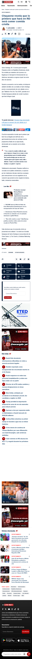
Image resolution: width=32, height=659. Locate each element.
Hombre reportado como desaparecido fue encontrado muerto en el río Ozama (15, 369)
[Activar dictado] (24, 654)
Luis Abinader (25, 593)
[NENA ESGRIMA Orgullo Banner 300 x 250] (15, 492)
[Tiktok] (9, 277)
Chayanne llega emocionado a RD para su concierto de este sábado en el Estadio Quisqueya (16, 122)
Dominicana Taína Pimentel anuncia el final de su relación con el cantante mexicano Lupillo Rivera (15, 213)
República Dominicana (16, 588)
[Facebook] (9, 266)
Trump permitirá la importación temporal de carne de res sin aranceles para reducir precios (15, 404)
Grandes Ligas (16, 595)
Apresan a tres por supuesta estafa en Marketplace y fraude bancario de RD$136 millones (16, 412)
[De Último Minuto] (7, 2)
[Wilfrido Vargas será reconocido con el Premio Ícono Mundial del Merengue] (4, 579)
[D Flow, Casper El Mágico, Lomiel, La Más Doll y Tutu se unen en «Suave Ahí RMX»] (4, 569)
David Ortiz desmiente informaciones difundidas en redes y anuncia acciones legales (14, 360)
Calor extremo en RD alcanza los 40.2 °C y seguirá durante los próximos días (15, 441)
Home (3, 9)
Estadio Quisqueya (19, 252)
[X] (23, 266)
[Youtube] (23, 271)
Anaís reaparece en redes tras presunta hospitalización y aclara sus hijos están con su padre (14, 378)
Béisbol (9, 595)
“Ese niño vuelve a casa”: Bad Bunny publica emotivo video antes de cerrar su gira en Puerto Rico (16, 221)
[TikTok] (15, 609)
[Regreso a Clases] (16, 129)
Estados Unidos (17, 593)
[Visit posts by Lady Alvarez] (4, 29)
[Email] (8, 33)
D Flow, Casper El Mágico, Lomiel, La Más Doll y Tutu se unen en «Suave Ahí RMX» (20, 571)
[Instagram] (9, 271)
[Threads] (23, 277)
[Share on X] (5, 33)
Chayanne (10, 252)
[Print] (15, 33)
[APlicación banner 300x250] (15, 339)
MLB (23, 595)
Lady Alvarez (11, 28)
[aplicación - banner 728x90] (16, 62)
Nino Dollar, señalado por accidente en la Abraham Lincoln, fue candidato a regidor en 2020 (14, 395)
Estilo (4, 593)
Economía (9, 593)
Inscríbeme (8, 297)
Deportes (25, 591)
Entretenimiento (6, 12)
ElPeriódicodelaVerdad (17, 591)
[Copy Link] (12, 33)
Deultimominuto (6, 588)
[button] (18, 2)
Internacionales (21, 586)
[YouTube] (9, 609)
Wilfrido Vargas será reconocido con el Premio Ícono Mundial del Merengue (20, 580)
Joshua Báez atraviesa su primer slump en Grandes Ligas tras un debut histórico (15, 421)
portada (4, 595)
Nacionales (13, 586)
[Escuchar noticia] (19, 34)
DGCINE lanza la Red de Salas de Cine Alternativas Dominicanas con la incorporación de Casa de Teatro (15, 206)
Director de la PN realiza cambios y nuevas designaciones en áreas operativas (15, 387)
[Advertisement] (16, 457)
